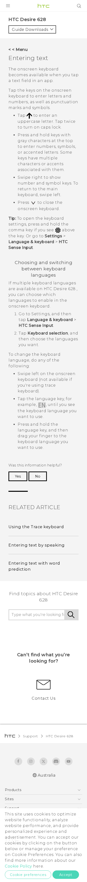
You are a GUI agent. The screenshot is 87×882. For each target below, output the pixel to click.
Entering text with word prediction (34, 566)
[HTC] (43, 6)
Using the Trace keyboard (36, 526)
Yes (18, 476)
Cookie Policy (18, 866)
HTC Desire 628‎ (59, 736)
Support (30, 736)
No (37, 476)
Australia (47, 775)
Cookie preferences (28, 875)
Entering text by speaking (36, 545)
